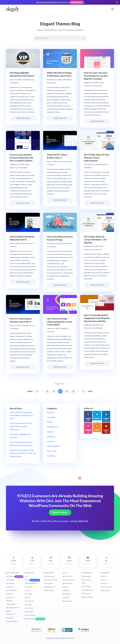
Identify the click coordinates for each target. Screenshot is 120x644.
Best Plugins (67, 594)
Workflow (9, 594)
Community (51, 417)
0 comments (14, 329)
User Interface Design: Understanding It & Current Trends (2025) (59, 321)
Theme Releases (53, 446)
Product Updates (68, 580)
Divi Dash (28, 605)
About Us (104, 576)
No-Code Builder (11, 590)
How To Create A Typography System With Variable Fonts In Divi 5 (21, 415)
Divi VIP (27, 597)
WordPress (67, 80)
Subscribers (69, 562)
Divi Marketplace (30, 583)
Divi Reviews (86, 593)
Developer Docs (49, 587)
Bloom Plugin (29, 612)
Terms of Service (106, 587)
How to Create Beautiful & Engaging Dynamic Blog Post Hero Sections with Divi (97, 318)
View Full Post (22, 118)
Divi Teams (28, 594)
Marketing (51, 436)
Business (50, 412)
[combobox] (60, 38)
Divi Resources (28, 80)
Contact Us (104, 583)
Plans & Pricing (30, 619)
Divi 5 (27, 580)
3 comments (51, 83)
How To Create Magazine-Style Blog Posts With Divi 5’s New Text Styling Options (23, 453)
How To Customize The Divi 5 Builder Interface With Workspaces (21, 426)
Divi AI (27, 590)
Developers (10, 618)
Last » (90, 391)
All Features (10, 576)
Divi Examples (86, 586)
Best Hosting (67, 601)
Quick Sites (9, 587)
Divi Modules (10, 580)
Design (63, 328)
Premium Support (12, 621)
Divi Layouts (10, 583)
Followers (13, 562)
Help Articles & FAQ (50, 580)
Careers (103, 580)
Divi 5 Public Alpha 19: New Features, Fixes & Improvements (96, 157)
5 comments (97, 86)
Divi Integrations (87, 590)
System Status (49, 590)
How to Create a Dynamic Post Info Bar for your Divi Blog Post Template (96, 75)
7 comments (14, 83)
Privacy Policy (105, 590)
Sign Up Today (60, 512)
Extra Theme (29, 608)
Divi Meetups (86, 576)
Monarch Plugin (30, 615)
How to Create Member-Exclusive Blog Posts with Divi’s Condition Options (21, 157)
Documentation (49, 576)
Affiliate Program (87, 597)
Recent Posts (67, 576)
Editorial (50, 432)
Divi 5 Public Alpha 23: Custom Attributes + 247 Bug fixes (95, 239)
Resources (51, 441)
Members (32, 562)
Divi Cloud (28, 587)
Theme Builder (11, 604)
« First (30, 391)
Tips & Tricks (52, 451)
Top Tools (66, 597)
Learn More (76, 2)
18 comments (97, 328)
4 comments (22, 168)
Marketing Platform (12, 608)
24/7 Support (48, 583)
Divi (26, 576)
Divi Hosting (29, 601)
